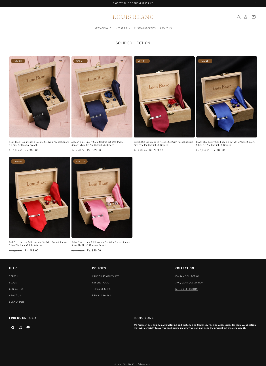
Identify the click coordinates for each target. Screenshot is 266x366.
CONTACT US (16, 288)
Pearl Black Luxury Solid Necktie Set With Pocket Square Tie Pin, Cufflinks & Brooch (39, 144)
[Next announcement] (256, 3)
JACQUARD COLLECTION (189, 282)
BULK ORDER (16, 301)
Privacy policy (144, 364)
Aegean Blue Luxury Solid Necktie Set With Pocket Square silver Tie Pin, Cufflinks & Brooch (97, 144)
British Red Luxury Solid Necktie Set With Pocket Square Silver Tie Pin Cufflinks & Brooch (163, 144)
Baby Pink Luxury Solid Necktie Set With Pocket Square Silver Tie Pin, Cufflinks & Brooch (100, 244)
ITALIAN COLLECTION (187, 276)
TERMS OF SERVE (101, 288)
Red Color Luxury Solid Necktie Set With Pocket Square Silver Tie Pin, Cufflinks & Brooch (38, 244)
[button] (239, 17)
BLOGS (13, 282)
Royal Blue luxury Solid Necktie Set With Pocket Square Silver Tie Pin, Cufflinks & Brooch (225, 144)
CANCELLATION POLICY (105, 276)
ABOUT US (15, 295)
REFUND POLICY (101, 282)
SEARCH (13, 276)
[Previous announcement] (10, 3)
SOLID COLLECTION (186, 288)
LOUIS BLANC (128, 364)
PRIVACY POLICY (101, 295)
